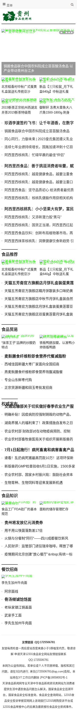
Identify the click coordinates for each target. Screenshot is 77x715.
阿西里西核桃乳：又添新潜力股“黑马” (32, 217)
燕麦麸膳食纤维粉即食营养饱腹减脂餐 (33, 372)
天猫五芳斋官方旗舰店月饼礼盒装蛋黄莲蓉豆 (38, 306)
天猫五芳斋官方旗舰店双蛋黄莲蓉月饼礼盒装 (38, 314)
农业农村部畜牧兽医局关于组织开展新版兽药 (38, 439)
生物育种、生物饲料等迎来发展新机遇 (33, 482)
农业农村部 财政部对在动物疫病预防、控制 (37, 431)
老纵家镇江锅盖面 (18, 607)
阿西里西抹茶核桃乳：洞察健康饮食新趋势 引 (39, 241)
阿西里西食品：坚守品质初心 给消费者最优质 (39, 190)
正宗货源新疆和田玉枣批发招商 (28, 387)
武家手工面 (13, 615)
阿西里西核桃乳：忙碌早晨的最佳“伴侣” (34, 155)
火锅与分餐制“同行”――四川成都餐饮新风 (36, 538)
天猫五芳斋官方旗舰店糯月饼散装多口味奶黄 (38, 291)
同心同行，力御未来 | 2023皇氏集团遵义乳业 (38, 139)
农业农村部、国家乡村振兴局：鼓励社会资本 (38, 475)
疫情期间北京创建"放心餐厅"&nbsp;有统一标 (38, 554)
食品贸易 (9, 329)
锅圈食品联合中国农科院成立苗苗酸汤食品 (37, 131)
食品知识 (9, 496)
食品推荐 (9, 254)
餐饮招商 (9, 569)
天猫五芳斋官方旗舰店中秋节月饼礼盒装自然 (38, 299)
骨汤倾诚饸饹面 (17, 599)
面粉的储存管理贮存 (54, 509)
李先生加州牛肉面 (14, 582)
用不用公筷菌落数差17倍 (23, 530)
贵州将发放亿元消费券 (23, 523)
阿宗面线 (11, 591)
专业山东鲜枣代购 (18, 380)
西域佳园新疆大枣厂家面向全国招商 (31, 364)
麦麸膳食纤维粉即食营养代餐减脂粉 (35, 356)
